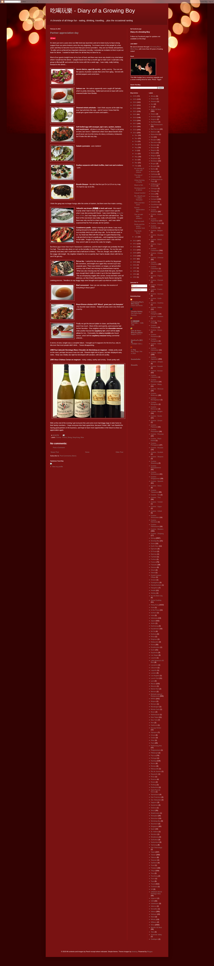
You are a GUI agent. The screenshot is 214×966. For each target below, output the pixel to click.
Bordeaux (154, 161)
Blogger (149, 951)
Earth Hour (154, 546)
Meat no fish (138, 185)
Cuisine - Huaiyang (154, 326)
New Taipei (154, 717)
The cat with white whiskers (138, 216)
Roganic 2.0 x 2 (136, 334)
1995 (135, 271)
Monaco (153, 704)
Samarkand (155, 794)
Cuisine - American (154, 211)
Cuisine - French (61, 437)
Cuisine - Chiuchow (154, 263)
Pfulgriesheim (155, 750)
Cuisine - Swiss (156, 486)
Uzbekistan (155, 903)
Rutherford (154, 787)
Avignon (153, 119)
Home (87, 452)
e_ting (133, 350)
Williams (154, 922)
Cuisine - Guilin (156, 298)
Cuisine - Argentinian (155, 220)
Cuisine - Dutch (156, 271)
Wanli (153, 917)
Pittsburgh (154, 753)
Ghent (153, 570)
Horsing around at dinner (139, 189)
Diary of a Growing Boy (140, 32)
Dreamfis (134, 365)
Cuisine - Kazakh (157, 366)
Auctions (154, 116)
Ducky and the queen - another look (139, 226)
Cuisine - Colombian (154, 267)
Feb (136, 166)
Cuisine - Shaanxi (157, 457)
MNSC (153, 699)
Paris (152, 743)
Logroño (154, 670)
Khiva (153, 636)
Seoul (153, 810)
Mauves (153, 686)
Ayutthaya (154, 122)
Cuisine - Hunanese (154, 335)
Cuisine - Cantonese (154, 249)
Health (153, 590)
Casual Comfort (139, 193)
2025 (135, 99)
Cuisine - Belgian (157, 230)
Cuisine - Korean (157, 371)
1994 (135, 274)
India (152, 615)
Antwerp (154, 101)
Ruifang (153, 785)
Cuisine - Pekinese (154, 426)
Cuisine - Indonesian (155, 349)
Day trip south (139, 221)
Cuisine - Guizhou (157, 303)
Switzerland (155, 842)
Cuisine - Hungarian (154, 340)
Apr (136, 159)
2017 (135, 123)
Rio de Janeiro (156, 771)
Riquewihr (154, 774)
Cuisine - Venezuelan (155, 516)
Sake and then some (139, 204)
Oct (136, 141)
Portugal (154, 758)
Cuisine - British (156, 239)
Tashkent (154, 863)
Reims (153, 763)
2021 (135, 111)
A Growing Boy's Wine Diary (137, 303)
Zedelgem (154, 939)
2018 (135, 120)
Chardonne (155, 177)
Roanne (153, 779)
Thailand (154, 868)
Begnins (153, 150)
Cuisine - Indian (156, 344)
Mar (136, 163)
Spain (153, 829)
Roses (153, 782)
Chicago (154, 191)
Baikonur (154, 132)
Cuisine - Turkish (157, 502)
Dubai (153, 543)
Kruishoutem (155, 647)
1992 (135, 277)
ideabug (134, 951)
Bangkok (154, 140)
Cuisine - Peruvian (157, 434)
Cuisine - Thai (156, 497)
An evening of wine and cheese (139, 170)
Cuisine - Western (157, 529)
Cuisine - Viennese (154, 521)
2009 (135, 253)
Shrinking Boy (155, 821)
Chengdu (154, 188)
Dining (70, 437)
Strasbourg (155, 837)
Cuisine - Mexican (157, 389)
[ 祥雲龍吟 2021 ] (136, 344)
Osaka (153, 738)
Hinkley (153, 593)
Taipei (153, 852)
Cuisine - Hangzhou (154, 313)
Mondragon (155, 707)
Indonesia (154, 618)
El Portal (154, 551)
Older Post (119, 452)
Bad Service (155, 129)
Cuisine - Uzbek (156, 511)
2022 (135, 108)
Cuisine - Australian (154, 227)
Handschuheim (156, 585)
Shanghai (154, 816)
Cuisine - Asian (156, 223)
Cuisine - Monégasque (155, 399)
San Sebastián (156, 800)
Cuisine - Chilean (157, 253)
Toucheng (154, 876)
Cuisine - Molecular (154, 394)
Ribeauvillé (154, 769)
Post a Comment (59, 447)
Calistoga (154, 174)
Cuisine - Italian (156, 353)
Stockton (154, 834)
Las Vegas (154, 655)
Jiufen (153, 623)
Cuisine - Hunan (156, 330)
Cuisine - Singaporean (155, 477)
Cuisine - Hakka (156, 307)
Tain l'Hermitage (156, 847)
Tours (153, 878)
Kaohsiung (154, 626)
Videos (153, 911)
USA (152, 901)
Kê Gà (153, 631)
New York (154, 720)
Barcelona (154, 142)
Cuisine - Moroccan (154, 408)
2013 (135, 241)
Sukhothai (154, 839)
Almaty (153, 96)
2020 (135, 114)
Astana (153, 114)
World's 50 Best (156, 927)
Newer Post (55, 452)
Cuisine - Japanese (154, 358)
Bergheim (154, 158)
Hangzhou (154, 588)
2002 (135, 265)
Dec (136, 135)
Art (152, 107)
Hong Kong (76, 437)
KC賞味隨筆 (135, 321)
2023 (135, 105)
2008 (135, 256)
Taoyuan (154, 860)
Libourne (154, 668)
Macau (153, 683)
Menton (153, 691)
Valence (153, 906)
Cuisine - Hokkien (157, 316)
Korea (153, 644)
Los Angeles (155, 675)
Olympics (154, 732)
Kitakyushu (154, 642)
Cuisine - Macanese (154, 381)
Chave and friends (137, 305)
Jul (136, 150)
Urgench (154, 898)
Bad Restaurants (157, 124)
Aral (152, 104)
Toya (152, 881)
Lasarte (153, 658)
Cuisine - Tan (155, 495)
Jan (136, 237)
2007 (135, 259)
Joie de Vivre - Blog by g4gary (137, 331)
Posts (135, 286)
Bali (152, 137)
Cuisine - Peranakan (154, 430)
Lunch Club (155, 678)
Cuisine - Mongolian (154, 403)
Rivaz (153, 777)
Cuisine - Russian (157, 448)
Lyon (152, 681)
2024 (135, 102)
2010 (135, 250)
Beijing (153, 153)
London (153, 673)
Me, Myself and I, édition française (139, 198)
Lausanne (154, 665)
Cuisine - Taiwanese (154, 491)
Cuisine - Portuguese (155, 444)
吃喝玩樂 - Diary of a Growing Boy (92, 10)
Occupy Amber (156, 728)
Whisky (153, 919)
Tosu (152, 873)
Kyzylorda (154, 652)
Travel (153, 884)
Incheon (153, 613)
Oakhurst (154, 725)
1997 (135, 268)
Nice (152, 722)
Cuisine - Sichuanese (155, 473)
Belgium (153, 155)
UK (152, 889)
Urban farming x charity (139, 181)
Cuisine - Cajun (156, 244)
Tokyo (153, 870)
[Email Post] (63, 435)
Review (153, 766)
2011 (135, 247)
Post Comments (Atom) (68, 456)
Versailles (154, 909)
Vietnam (154, 914)
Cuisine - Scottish (157, 452)
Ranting (153, 761)
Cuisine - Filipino (157, 276)
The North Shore (137, 232)
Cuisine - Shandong (154, 462)
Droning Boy (155, 541)
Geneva (153, 567)
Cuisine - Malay (156, 384)
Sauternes (154, 805)
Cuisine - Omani (156, 420)
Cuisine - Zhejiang (157, 533)
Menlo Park (155, 689)
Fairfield (153, 557)
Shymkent (154, 824)
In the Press (155, 610)
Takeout (153, 857)
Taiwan (153, 855)
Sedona (153, 808)
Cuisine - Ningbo (157, 411)
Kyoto (153, 650)
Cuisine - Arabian (157, 214)
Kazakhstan (155, 629)
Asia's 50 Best (156, 109)
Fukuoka (154, 565)
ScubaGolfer (135, 359)
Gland (153, 572)
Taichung (154, 845)
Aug (136, 147)
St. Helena (154, 831)
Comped (154, 199)
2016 (135, 126)
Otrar (152, 740)
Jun (136, 153)
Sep (136, 144)
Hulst (152, 607)
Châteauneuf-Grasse (155, 185)
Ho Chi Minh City (157, 596)
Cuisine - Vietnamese (155, 525)
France (153, 562)
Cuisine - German (157, 294)
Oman (153, 735)
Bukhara (154, 171)
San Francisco (156, 797)
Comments (137, 290)
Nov (136, 138)
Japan (153, 621)
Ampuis (153, 99)
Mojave (153, 701)
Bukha (153, 169)
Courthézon (155, 204)
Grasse (153, 580)
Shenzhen (154, 818)
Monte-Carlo (155, 709)
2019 (135, 117)
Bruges (153, 163)
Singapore (154, 826)
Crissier (153, 207)
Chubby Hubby (136, 311)
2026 (135, 96)
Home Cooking (156, 600)
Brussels (154, 166)
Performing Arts (156, 746)
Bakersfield (155, 134)
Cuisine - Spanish (157, 481)
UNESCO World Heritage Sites (156, 893)
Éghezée (154, 549)
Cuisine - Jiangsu (157, 362)
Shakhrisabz (155, 813)
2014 (135, 133)
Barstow (153, 145)
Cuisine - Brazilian (157, 235)
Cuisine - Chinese (157, 257)
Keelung (154, 634)
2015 (135, 130)
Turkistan (154, 886)
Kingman (154, 639)
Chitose (153, 196)
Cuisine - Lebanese (154, 376)
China (153, 194)
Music (153, 712)
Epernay (154, 554)
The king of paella (138, 176)
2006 (135, 262)
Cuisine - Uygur (156, 506)
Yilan (152, 932)
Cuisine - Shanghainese (156, 467)
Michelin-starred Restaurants (156, 695)
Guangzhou (155, 582)
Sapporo (154, 802)
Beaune (153, 147)
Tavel (152, 865)
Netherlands (155, 714)
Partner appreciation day (64, 32)
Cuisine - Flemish (157, 280)
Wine (82, 437)
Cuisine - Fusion (156, 289)
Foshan (153, 559)
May (136, 156)
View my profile (57, 466)
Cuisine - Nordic (156, 416)
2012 (135, 244)
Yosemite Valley (156, 934)
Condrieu (154, 202)
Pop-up (153, 755)
